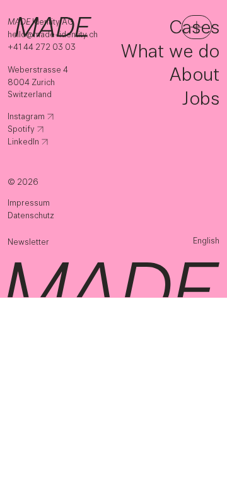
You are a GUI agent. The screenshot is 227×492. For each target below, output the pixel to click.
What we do (169, 51)
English (206, 240)
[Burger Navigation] (197, 27)
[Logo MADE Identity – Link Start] (53, 27)
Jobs (200, 98)
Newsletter (28, 242)
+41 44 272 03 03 (42, 47)
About (194, 74)
